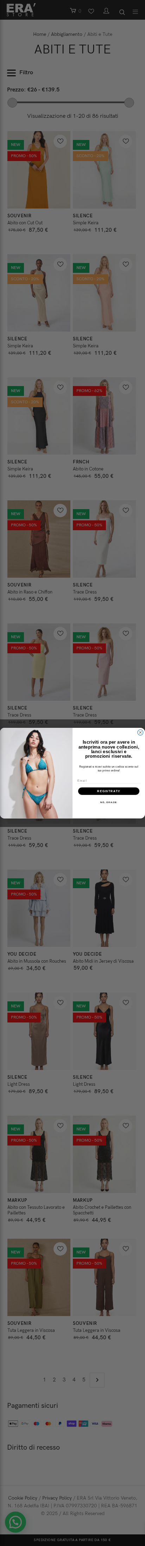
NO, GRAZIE (108, 802)
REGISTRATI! (108, 791)
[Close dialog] (140, 732)
